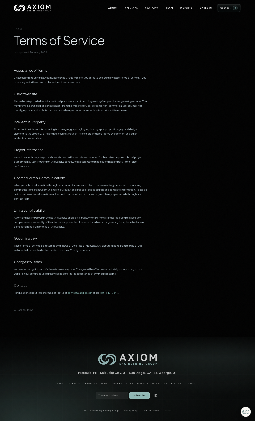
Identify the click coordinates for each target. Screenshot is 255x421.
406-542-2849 (109, 292)
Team (169, 8)
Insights (186, 8)
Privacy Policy (131, 411)
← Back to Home (23, 309)
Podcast (176, 383)
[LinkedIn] (155, 395)
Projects (152, 8)
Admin (168, 411)
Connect (192, 383)
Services (131, 8)
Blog (129, 383)
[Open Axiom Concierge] (246, 412)
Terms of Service (151, 411)
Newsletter (159, 383)
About (113, 8)
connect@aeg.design (79, 292)
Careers (205, 8)
